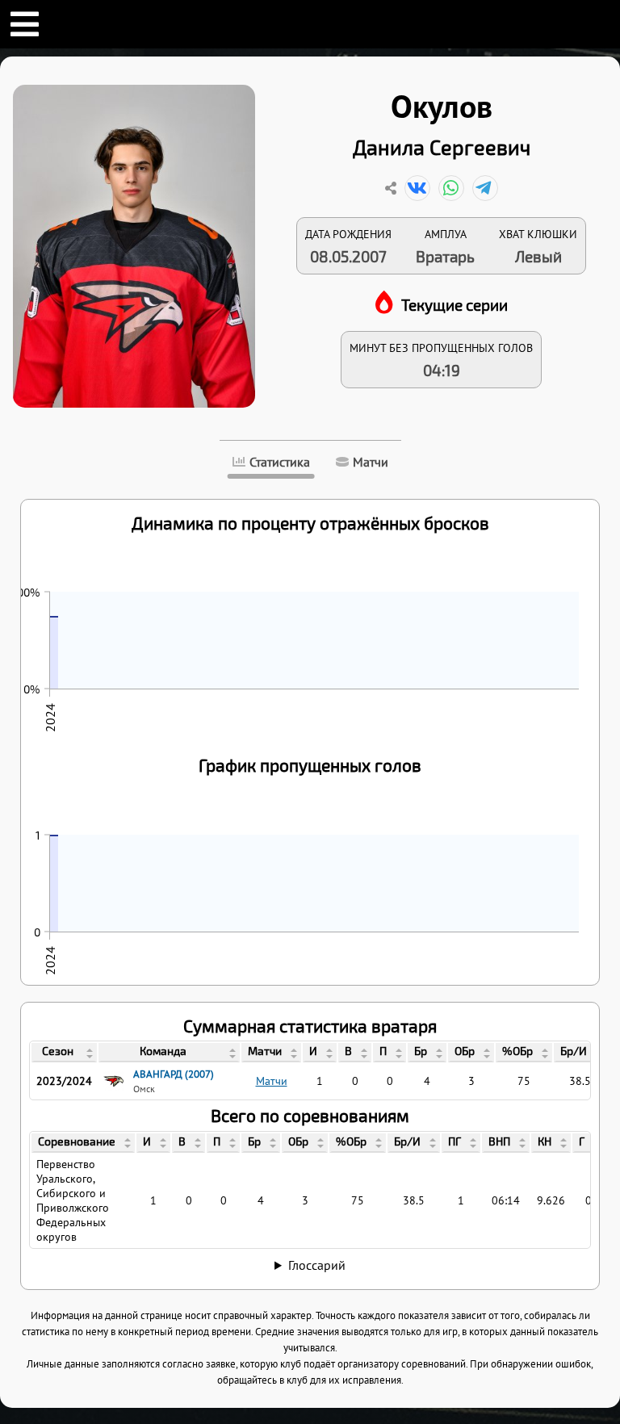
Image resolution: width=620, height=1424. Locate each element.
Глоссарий (317, 1265)
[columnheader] (64, 1052)
